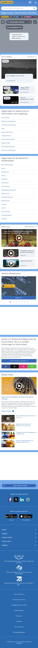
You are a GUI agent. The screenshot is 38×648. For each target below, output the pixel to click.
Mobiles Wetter (7, 537)
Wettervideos (6, 541)
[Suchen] (33, 8)
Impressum (19, 616)
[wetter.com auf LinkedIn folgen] (21, 500)
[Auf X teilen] (14, 366)
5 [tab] (22, 302)
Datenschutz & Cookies (19, 599)
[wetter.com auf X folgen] (16, 500)
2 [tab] (13, 302)
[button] (19, 530)
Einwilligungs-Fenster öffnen (19, 605)
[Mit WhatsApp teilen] (32, 366)
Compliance (19, 621)
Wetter (4, 530)
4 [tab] (19, 302)
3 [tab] (16, 302)
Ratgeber (5, 545)
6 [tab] (25, 302)
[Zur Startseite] (8, 2)
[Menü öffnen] (35, 2)
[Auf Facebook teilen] (5, 366)
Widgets (4, 534)
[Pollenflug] (30, 2)
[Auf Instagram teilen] (23, 366)
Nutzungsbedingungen (19, 632)
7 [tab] (28, 302)
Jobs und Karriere (19, 594)
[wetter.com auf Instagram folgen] (27, 500)
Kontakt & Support (19, 610)
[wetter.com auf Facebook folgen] (10, 500)
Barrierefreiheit (19, 627)
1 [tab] (10, 302)
